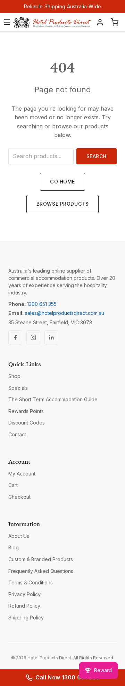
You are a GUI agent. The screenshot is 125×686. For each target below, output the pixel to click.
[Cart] (114, 22)
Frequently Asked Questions (40, 571)
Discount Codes (26, 423)
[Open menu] (7, 22)
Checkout (19, 497)
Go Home (62, 182)
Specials (18, 388)
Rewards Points (26, 411)
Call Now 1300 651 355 (67, 677)
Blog (13, 547)
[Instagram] (33, 337)
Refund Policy (24, 606)
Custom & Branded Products (40, 559)
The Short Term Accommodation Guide (53, 399)
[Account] (100, 22)
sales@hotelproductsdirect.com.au (64, 313)
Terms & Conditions (30, 582)
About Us (18, 536)
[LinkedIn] (51, 337)
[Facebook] (15, 337)
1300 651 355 (42, 304)
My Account (21, 474)
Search (96, 156)
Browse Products (62, 204)
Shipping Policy (26, 617)
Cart (13, 485)
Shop (14, 376)
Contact (17, 434)
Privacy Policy (24, 594)
